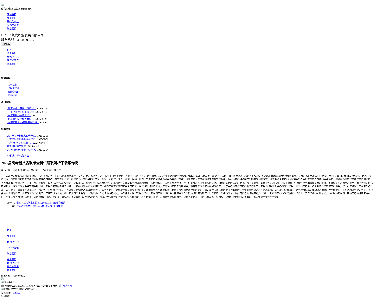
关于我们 (11, 18)
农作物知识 (13, 25)
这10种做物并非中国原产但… (22, 150)
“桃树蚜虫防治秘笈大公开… (21, 119)
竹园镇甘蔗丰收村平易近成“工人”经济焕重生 (39, 206)
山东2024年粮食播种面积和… (22, 139)
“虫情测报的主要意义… (19, 115)
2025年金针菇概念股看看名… (22, 136)
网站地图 (67, 286)
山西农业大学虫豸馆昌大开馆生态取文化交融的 (40, 202)
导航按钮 (6, 44)
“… (23, 122)
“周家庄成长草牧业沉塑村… (21, 108)
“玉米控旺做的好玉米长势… (21, 112)
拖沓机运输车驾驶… (17, 146)
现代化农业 (13, 21)
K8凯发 (11, 155)
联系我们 (11, 28)
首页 (9, 50)
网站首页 (11, 14)
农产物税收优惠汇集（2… (20, 143)
